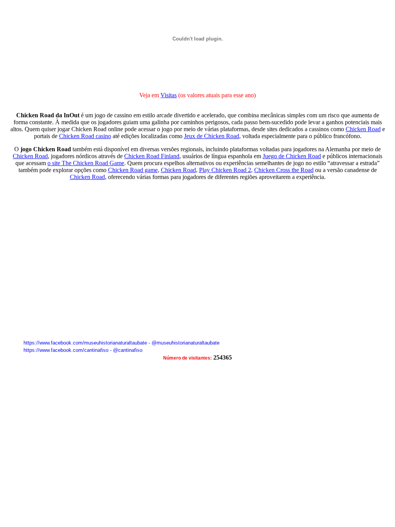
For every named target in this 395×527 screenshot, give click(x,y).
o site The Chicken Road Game (85, 163)
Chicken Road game (133, 170)
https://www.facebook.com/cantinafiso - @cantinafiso (83, 350)
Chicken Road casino (85, 136)
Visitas (168, 95)
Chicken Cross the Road (284, 170)
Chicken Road (363, 129)
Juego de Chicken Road (292, 156)
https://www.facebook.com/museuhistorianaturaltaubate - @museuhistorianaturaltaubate (121, 343)
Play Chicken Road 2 (225, 170)
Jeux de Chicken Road (211, 136)
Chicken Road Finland (151, 156)
